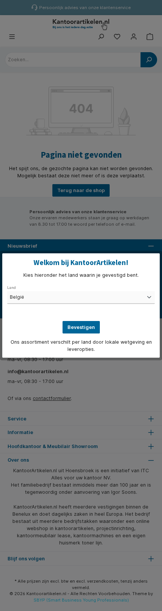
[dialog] (81, 305)
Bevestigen (81, 327)
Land (11, 287)
